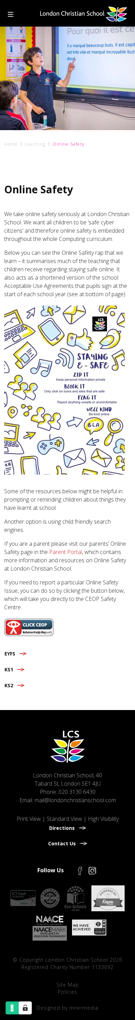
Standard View (64, 819)
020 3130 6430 (77, 792)
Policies (67, 992)
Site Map (67, 984)
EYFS (9, 653)
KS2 (8, 685)
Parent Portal (65, 552)
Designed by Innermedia (67, 1007)
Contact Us (62, 843)
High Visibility (103, 819)
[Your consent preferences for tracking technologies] (25, 1007)
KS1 (8, 669)
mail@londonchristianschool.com (75, 800)
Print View (29, 819)
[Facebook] (80, 870)
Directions (62, 828)
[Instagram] (92, 870)
